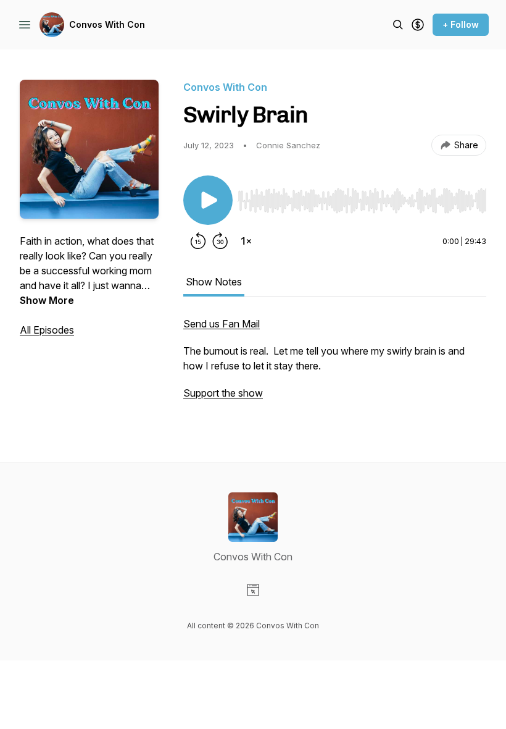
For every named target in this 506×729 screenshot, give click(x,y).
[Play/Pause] (208, 200)
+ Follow (460, 24)
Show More (47, 300)
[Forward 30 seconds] (220, 241)
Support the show (223, 393)
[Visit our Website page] (253, 590)
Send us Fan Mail (221, 324)
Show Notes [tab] (214, 282)
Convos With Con (107, 24)
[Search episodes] (398, 24)
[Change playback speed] (246, 241)
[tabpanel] (334, 364)
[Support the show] (417, 24)
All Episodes (47, 330)
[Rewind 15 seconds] (198, 241)
